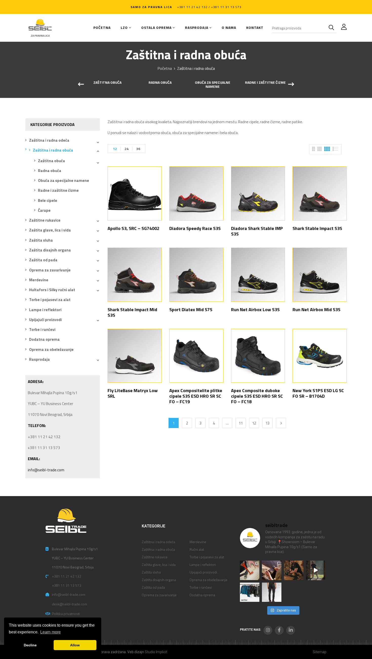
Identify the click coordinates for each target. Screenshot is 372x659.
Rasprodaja (39, 359)
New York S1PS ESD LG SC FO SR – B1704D (318, 393)
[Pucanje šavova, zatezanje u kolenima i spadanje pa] (293, 570)
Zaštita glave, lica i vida (50, 230)
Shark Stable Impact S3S (317, 228)
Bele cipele (47, 200)
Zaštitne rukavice (44, 220)
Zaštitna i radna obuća (53, 150)
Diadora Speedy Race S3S (195, 228)
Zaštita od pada (43, 260)
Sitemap (319, 652)
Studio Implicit (156, 652)
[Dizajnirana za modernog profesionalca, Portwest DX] (249, 592)
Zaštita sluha (41, 240)
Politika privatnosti (66, 613)
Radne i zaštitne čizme (265, 82)
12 (115, 148)
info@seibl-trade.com (46, 470)
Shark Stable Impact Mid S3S (132, 312)
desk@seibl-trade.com (69, 604)
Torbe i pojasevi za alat (50, 300)
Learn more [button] (50, 632)
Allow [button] (75, 645)
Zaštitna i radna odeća (49, 140)
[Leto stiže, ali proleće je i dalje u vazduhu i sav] (271, 570)
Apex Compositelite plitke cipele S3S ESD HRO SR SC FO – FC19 (195, 396)
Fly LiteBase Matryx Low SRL (133, 393)
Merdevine (38, 280)
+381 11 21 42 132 (66, 576)
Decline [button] (30, 645)
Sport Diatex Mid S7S (190, 309)
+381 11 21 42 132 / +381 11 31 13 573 (209, 7)
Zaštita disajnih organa (50, 250)
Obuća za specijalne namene (212, 84)
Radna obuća (160, 82)
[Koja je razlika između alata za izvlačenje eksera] (249, 570)
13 (267, 423)
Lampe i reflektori (45, 310)
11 (241, 423)
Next (281, 423)
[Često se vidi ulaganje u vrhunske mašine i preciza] (315, 570)
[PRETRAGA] (332, 28)
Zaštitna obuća (107, 82)
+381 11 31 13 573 (66, 585)
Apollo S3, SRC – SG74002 (133, 228)
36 (138, 148)
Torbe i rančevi (42, 329)
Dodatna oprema (44, 339)
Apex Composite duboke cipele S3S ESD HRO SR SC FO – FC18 (257, 396)
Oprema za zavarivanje (50, 270)
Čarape (44, 210)
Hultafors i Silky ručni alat (52, 290)
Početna (164, 68)
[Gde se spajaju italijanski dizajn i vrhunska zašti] (271, 592)
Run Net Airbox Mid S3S (316, 309)
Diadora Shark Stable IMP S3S (257, 231)
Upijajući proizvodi (45, 320)
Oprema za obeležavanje (51, 349)
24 (127, 148)
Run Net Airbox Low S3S (255, 309)
